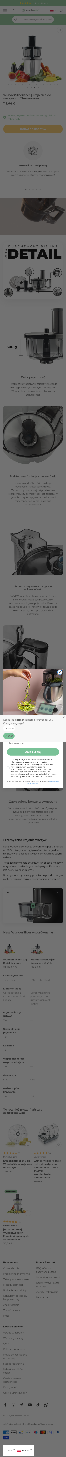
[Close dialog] (60, 672)
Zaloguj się (33, 751)
